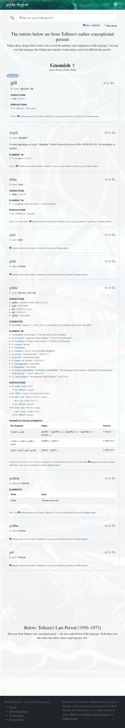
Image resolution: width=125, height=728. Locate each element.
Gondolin (18, 203)
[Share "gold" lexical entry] (106, 261)
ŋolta (17, 407)
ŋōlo (17, 396)
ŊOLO (22, 389)
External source (26, 116)
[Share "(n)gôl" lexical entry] (106, 133)
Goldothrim (19, 341)
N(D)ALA (20, 213)
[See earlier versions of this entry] (108, 83)
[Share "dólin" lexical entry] (106, 179)
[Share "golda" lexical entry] (106, 288)
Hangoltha (19, 367)
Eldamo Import (93, 116)
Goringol (18, 158)
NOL (18, 393)
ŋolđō (17, 386)
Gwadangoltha (21, 363)
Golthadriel (19, 347)
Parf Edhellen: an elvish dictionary (17, 4)
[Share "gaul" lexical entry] (106, 235)
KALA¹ (20, 108)
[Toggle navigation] (115, 4)
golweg (17, 354)
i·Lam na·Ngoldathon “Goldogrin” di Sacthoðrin (36, 370)
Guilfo (17, 360)
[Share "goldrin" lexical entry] (106, 478)
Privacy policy (16, 719)
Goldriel (18, 350)
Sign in (12, 707)
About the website (18, 711)
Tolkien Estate (69, 718)
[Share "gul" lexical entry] (106, 552)
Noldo (18, 325)
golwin (17, 357)
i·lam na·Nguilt (21, 376)
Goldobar (18, 334)
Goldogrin (19, 337)
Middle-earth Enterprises (96, 714)
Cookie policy (16, 715)
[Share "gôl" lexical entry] (105, 83)
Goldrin (18, 344)
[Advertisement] (62, 598)
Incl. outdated (92, 25)
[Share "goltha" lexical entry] (106, 526)
